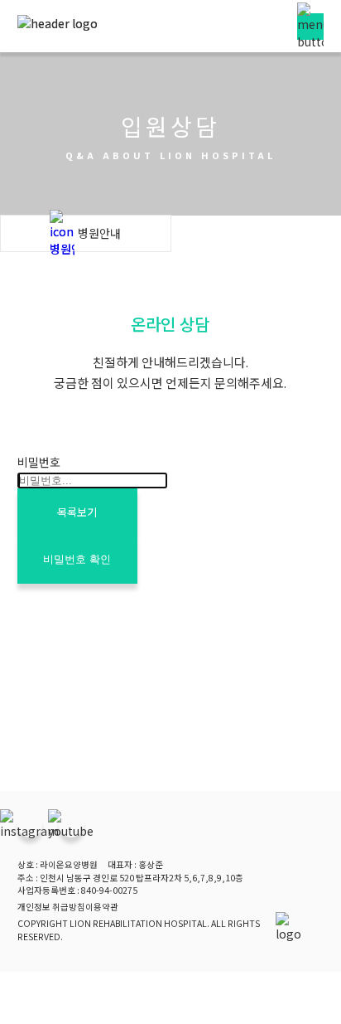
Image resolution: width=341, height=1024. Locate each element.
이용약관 (101, 906)
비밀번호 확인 (77, 559)
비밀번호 (38, 462)
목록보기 (77, 512)
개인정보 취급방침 (51, 906)
